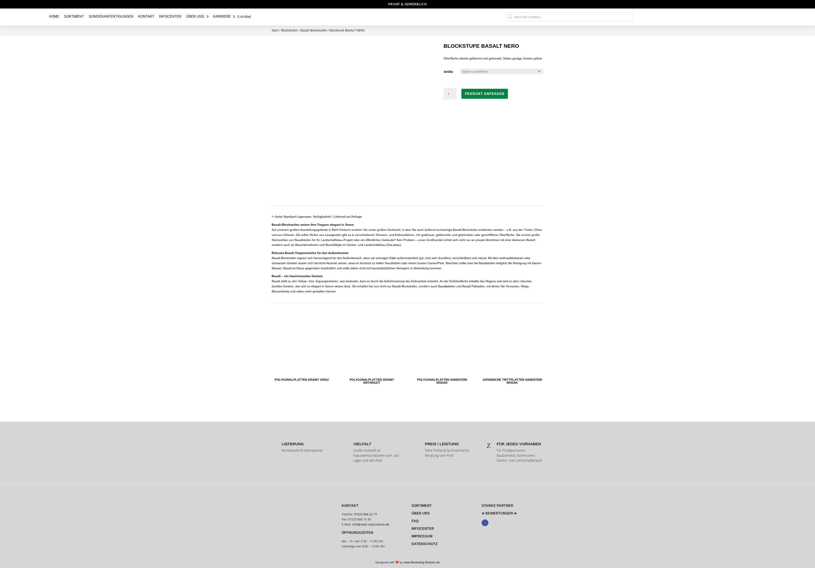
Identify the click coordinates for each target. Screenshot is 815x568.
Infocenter (170, 16)
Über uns (195, 16)
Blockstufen (289, 30)
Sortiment (74, 16)
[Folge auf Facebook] (485, 522)
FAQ (415, 521)
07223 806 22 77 (365, 514)
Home (54, 16)
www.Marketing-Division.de (422, 562)
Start (275, 30)
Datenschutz (425, 544)
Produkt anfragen (484, 93)
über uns (421, 513)
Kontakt (146, 16)
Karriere (222, 16)
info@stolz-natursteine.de (370, 524)
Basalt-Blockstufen (314, 30)
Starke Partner (497, 505)
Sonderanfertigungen (111, 16)
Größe (448, 72)
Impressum (422, 536)
